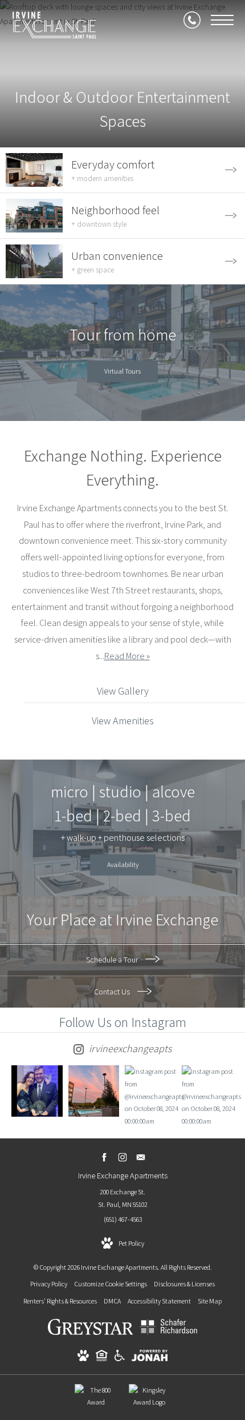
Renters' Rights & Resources (60, 1301)
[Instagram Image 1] (37, 1091)
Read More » (127, 656)
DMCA (112, 1301)
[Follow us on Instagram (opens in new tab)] (123, 1157)
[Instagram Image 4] (207, 1096)
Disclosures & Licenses (184, 1283)
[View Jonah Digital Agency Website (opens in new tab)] (150, 1357)
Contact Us (113, 991)
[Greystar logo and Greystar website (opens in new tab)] (90, 1332)
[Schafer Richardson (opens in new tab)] (168, 1332)
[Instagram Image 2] (94, 1091)
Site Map (210, 1301)
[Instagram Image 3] (150, 1096)
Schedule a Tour (113, 959)
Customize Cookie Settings (110, 1283)
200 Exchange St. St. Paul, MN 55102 (123, 1198)
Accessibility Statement (159, 1301)
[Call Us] (192, 20)
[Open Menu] (222, 20)
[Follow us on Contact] (141, 1157)
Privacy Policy (48, 1283)
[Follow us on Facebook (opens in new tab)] (104, 1157)
